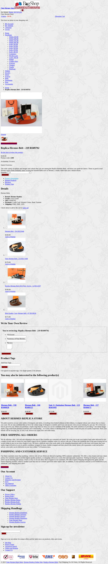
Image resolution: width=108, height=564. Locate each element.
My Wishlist (9, 26)
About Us (8, 476)
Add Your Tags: (6, 363)
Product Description (11, 178)
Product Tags (9, 184)
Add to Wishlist (10, 237)
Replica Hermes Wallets (13, 504)
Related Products (10, 180)
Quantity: (4, 172)
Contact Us (9, 478)
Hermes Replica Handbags (18, 513)
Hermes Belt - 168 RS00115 (32, 406)
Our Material (9, 483)
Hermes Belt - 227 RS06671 (91, 406)
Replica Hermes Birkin (12, 500)
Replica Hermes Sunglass (17, 514)
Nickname (10, 335)
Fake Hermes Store (11, 498)
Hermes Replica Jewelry (17, 516)
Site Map (8, 543)
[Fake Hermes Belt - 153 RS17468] (17, 255)
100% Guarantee (10, 485)
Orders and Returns (11, 548)
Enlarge (3, 134)
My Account (9, 24)
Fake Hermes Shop (15, 520)
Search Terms (9, 544)
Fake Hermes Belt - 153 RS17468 (16, 259)
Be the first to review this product (12, 152)
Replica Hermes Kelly (12, 502)
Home (7, 88)
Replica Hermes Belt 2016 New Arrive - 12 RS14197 (23, 286)
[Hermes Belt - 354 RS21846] (17, 228)
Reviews (8, 182)
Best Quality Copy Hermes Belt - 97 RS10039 (20, 313)
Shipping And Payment (13, 480)
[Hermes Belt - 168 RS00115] (36, 401)
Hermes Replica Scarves (17, 522)
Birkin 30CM (13, 12)
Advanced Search (11, 546)
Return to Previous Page (9, 143)
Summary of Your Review (16, 339)
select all (25, 208)
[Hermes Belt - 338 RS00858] (12, 401)
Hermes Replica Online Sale (33, 562)
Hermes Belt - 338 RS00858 (8, 406)
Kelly (20, 12)
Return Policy (9, 496)
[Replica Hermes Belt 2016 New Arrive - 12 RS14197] (17, 282)
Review (10, 343)
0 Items (3, 16)
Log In (7, 29)
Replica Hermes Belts (50, 562)
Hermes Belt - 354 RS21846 (14, 231)
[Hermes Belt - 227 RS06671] (94, 401)
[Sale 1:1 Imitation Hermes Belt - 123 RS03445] (60, 401)
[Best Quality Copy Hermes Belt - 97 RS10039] (17, 310)
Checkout (8, 27)
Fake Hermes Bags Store (14, 562)
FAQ (6, 482)
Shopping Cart (60, 16)
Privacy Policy (10, 494)
